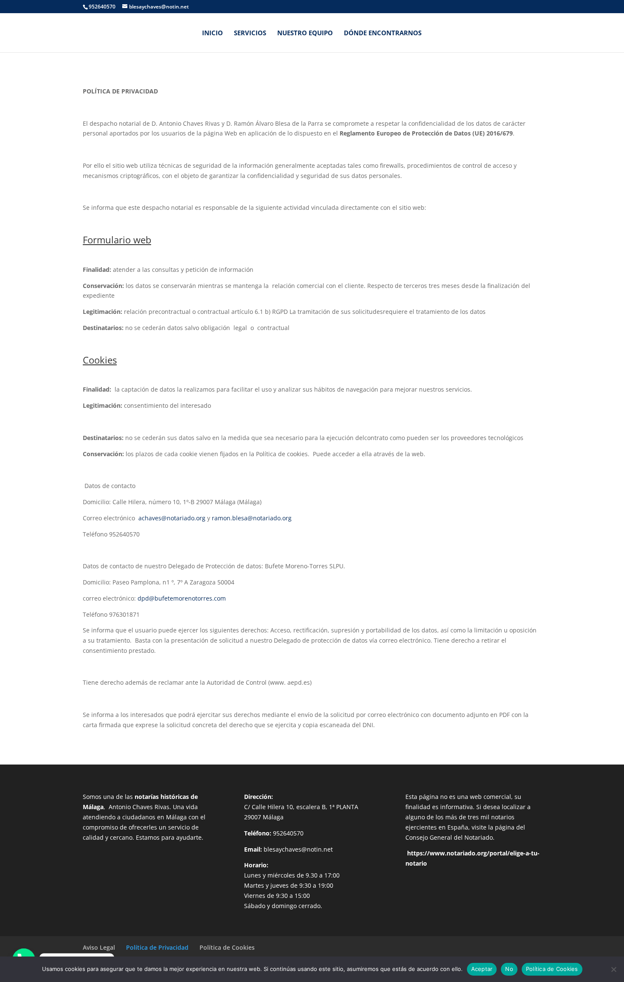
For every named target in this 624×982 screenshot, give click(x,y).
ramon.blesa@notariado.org (252, 518)
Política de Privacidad (157, 947)
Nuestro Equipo (305, 33)
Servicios (250, 33)
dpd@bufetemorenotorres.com (182, 598)
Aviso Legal (99, 947)
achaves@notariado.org (171, 518)
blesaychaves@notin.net (298, 849)
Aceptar (482, 968)
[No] (613, 969)
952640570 (288, 833)
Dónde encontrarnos (383, 33)
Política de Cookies (227, 947)
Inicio (212, 33)
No (509, 968)
